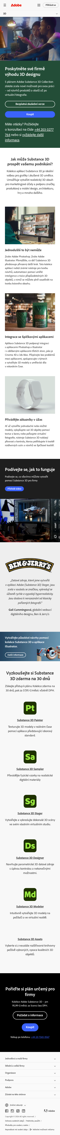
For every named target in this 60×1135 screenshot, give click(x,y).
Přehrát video (14, 488)
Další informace (15, 654)
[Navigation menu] (5, 5)
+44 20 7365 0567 (40, 1037)
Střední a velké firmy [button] (14, 1065)
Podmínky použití (33, 1121)
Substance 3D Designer (30, 858)
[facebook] (6, 1111)
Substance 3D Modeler (30, 906)
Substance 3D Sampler (30, 769)
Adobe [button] (8, 1087)
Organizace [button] (10, 1073)
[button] (38, 5)
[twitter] (18, 1111)
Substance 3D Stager (30, 813)
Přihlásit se (51, 5)
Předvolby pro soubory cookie (16, 1125)
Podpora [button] (9, 1080)
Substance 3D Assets (30, 939)
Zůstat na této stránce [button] (15, 1094)
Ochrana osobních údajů (14, 1121)
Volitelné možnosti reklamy (43, 1129)
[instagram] (12, 1111)
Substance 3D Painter (30, 720)
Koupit (30, 114)
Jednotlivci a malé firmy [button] (16, 1058)
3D (4, 13)
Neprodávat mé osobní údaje (16, 1129)
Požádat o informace (30, 1015)
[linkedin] (23, 1111)
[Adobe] (16, 5)
